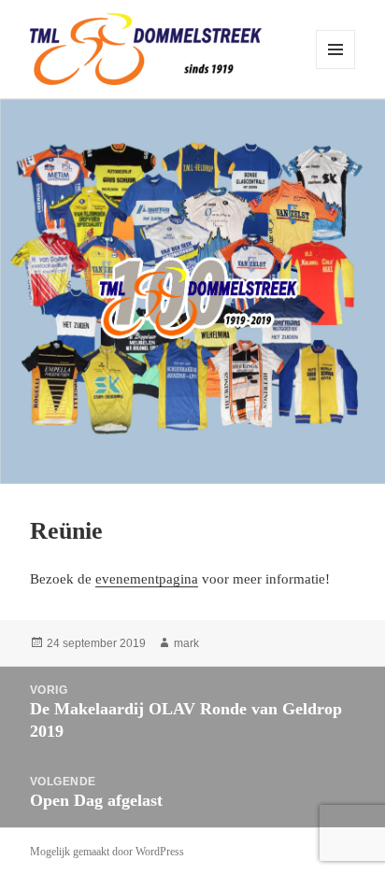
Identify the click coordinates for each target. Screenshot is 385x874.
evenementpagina (146, 578)
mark (186, 643)
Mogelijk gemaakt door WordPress (107, 851)
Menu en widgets (336, 68)
